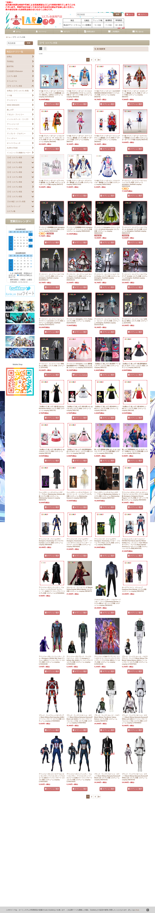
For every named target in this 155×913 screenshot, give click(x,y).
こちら (137, 910)
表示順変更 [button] (101, 49)
